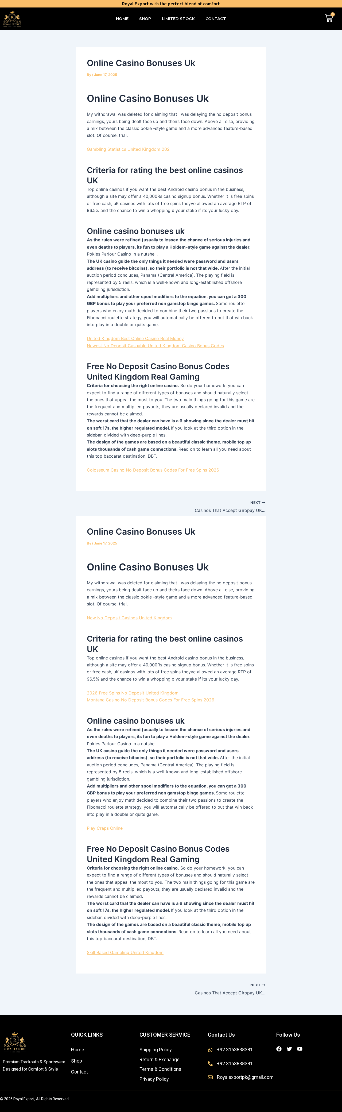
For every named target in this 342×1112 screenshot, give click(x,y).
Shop (145, 18)
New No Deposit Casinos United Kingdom (129, 617)
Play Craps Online (105, 828)
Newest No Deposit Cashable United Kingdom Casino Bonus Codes (155, 345)
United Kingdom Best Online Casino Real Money (135, 338)
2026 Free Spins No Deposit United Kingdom (132, 693)
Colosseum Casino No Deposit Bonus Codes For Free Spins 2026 (153, 470)
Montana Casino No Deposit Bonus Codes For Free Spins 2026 (150, 699)
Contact (215, 18)
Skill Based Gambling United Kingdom (125, 952)
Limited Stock (178, 18)
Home (122, 18)
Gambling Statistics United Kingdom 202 (128, 149)
